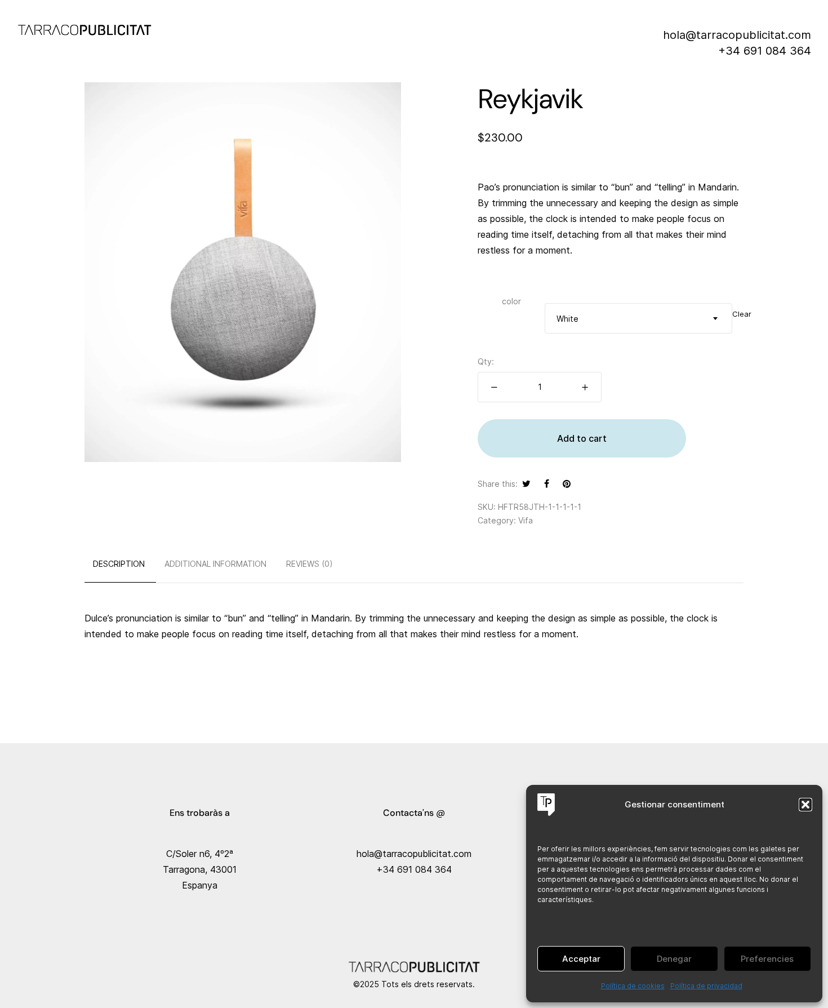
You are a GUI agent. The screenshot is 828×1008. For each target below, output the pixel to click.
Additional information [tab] (215, 564)
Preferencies (767, 958)
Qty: (486, 361)
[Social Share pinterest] (567, 483)
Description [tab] (119, 564)
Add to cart (582, 438)
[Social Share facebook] (546, 483)
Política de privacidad (706, 986)
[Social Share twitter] (526, 483)
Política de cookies (633, 986)
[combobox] (638, 318)
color (511, 301)
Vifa (525, 520)
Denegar (674, 958)
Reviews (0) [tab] (309, 564)
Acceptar (581, 958)
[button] (805, 804)
